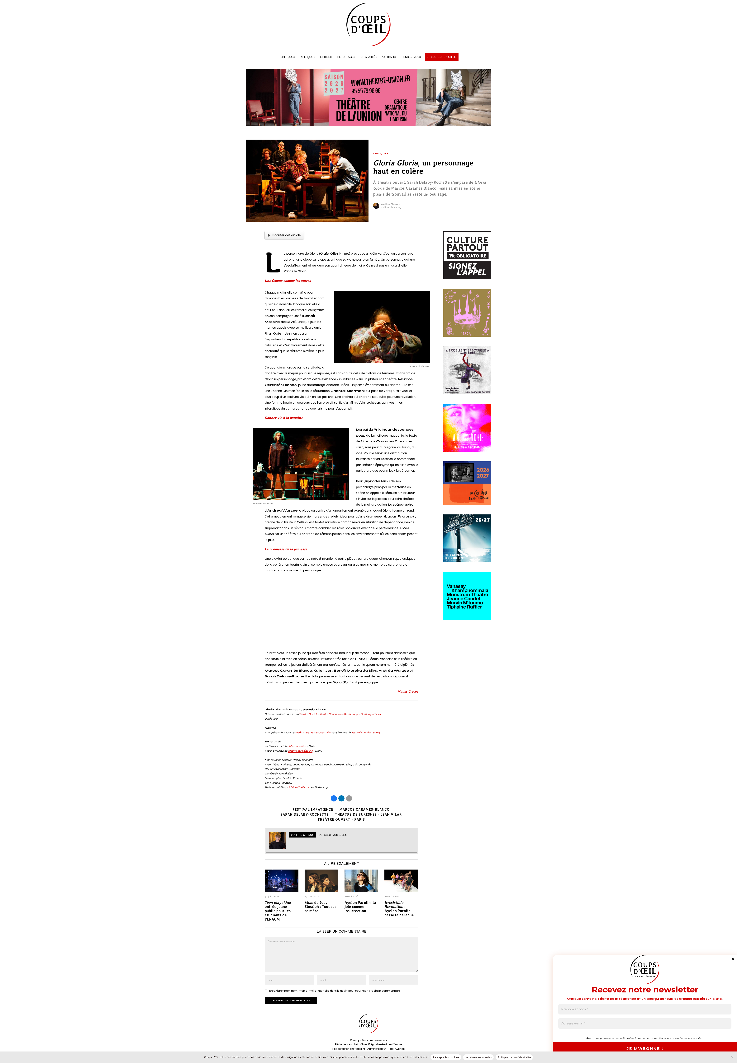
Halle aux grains (296, 746)
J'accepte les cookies (445, 1057)
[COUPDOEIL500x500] (467, 543)
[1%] (467, 260)
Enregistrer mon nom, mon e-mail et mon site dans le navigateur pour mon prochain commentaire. (335, 990)
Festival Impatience (313, 809)
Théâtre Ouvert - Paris (341, 819)
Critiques (380, 153)
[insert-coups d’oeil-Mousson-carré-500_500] (467, 432)
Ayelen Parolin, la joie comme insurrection (360, 907)
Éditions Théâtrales (299, 787)
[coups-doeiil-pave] (467, 487)
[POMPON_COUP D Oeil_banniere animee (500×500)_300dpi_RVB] (467, 375)
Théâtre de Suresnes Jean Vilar (313, 732)
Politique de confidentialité (514, 1057)
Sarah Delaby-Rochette (305, 814)
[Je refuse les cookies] (732, 1057)
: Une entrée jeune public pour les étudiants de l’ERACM (278, 911)
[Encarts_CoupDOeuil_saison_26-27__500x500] (467, 317)
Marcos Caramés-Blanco (364, 809)
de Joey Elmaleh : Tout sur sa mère (320, 907)
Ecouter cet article (286, 235)
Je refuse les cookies (478, 1057)
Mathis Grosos (390, 204)
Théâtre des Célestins (300, 750)
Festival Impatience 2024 (365, 732)
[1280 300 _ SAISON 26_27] (368, 97)
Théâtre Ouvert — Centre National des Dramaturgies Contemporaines (340, 714)
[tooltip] (478, 24)
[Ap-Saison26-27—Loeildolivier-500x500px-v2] (467, 600)
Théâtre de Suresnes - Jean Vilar (368, 814)
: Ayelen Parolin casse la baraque (399, 909)
